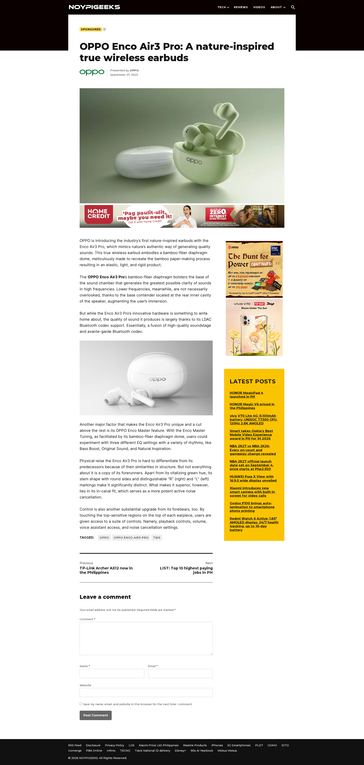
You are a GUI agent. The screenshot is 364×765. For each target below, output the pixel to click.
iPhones (217, 745)
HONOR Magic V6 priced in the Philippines (252, 406)
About (276, 7)
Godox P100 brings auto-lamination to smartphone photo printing (252, 507)
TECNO (125, 750)
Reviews (241, 7)
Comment (87, 619)
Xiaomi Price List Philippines (159, 745)
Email (153, 666)
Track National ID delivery (152, 750)
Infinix (111, 750)
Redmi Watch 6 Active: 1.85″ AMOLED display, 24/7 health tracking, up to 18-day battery (254, 524)
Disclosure (93, 745)
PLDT (259, 745)
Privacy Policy (114, 745)
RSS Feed (74, 745)
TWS (156, 537)
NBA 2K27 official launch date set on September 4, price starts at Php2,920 (251, 465)
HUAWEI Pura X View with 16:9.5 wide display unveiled (253, 478)
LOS (131, 745)
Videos (259, 7)
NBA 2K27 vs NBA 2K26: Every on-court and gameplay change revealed (253, 449)
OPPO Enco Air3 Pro (131, 537)
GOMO (272, 745)
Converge (75, 750)
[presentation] (228, 7)
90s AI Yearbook (202, 750)
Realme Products (195, 745)
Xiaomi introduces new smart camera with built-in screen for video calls (252, 492)
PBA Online (94, 750)
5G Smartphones (239, 745)
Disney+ (180, 750)
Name (85, 666)
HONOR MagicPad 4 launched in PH (246, 394)
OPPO (104, 537)
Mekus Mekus (227, 750)
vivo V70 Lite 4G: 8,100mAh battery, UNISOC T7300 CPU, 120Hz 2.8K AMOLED (253, 419)
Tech (221, 7)
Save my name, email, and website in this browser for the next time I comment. (137, 704)
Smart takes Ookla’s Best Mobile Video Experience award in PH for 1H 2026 (251, 434)
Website (85, 685)
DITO (285, 745)
